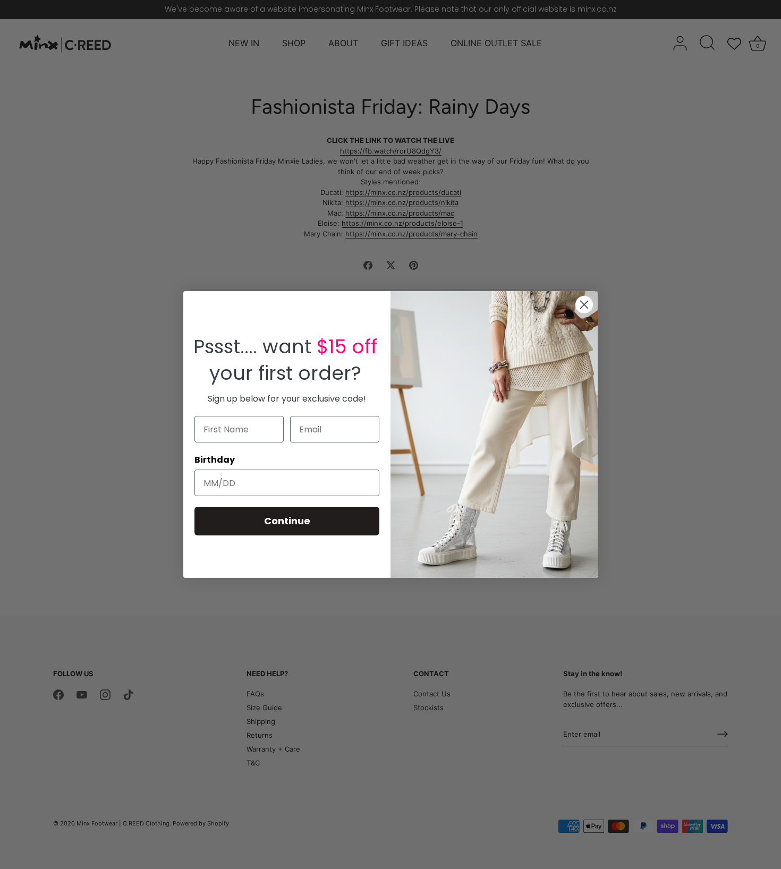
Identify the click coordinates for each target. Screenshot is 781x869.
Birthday (214, 460)
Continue (287, 520)
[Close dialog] (584, 304)
